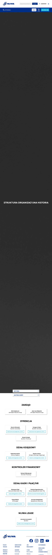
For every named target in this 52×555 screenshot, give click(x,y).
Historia (16, 391)
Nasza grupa (30, 551)
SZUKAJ (35, 4)
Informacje (17, 551)
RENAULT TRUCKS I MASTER (5, 551)
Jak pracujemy (18, 395)
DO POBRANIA (41, 545)
